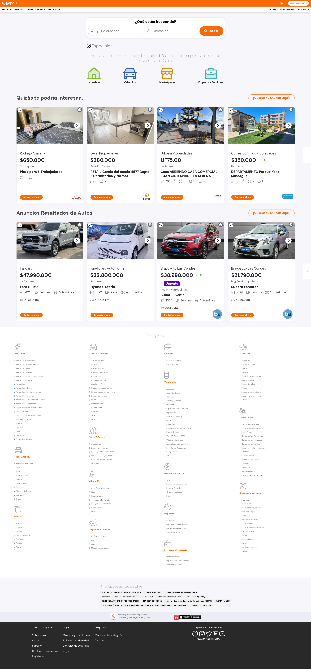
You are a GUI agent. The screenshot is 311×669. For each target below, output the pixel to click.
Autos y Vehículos (98, 353)
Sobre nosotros (41, 635)
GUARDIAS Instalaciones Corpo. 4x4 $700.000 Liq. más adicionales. (131, 592)
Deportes (169, 513)
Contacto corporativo (45, 651)
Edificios (19, 423)
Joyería (19, 527)
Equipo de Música (99, 396)
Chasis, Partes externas (101, 388)
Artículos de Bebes (24, 463)
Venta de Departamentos (27, 364)
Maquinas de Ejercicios (176, 528)
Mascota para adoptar (252, 392)
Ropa (18, 547)
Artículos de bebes (99, 536)
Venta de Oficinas (24, 372)
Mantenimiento (248, 471)
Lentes (19, 531)
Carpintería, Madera (250, 424)
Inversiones (246, 500)
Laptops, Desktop (174, 416)
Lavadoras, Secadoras (176, 448)
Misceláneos (247, 432)
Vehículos (19, 9)
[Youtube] (222, 633)
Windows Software (174, 440)
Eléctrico (245, 451)
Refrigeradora (172, 451)
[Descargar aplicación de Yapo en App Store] (184, 617)
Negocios (20, 435)
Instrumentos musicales (176, 484)
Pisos (18, 471)
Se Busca (95, 415)
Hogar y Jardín (22, 456)
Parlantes (170, 424)
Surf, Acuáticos (173, 532)
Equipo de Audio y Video (177, 408)
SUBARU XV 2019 (223, 601)
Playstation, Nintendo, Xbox (178, 428)
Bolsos (19, 523)
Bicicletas (170, 520)
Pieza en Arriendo (24, 419)
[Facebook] (195, 633)
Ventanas (20, 495)
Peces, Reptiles (248, 384)
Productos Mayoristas (251, 508)
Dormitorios (21, 483)
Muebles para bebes (100, 548)
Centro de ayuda (303, 9)
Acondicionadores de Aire (178, 444)
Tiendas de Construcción (253, 475)
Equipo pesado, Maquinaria (103, 392)
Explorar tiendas (271, 9)
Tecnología (170, 382)
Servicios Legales (249, 547)
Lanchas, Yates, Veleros (101, 455)
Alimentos (246, 360)
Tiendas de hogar (24, 491)
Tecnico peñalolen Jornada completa (180, 592)
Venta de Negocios (250, 519)
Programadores (248, 531)
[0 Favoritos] (20, 110)
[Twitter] (208, 633)
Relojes (19, 543)
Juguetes (95, 544)
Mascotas (244, 353)
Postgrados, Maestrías (101, 504)
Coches (94, 540)
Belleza (18, 516)
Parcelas (20, 427)
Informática (171, 404)
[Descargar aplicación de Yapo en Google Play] (195, 617)
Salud (244, 543)
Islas (18, 431)
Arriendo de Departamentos (28, 392)
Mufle (93, 399)
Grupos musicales (174, 492)
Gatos (244, 368)
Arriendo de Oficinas (25, 396)
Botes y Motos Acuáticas (102, 451)
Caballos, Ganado (249, 364)
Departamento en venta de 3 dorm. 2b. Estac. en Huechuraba (128, 597)
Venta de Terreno (24, 380)
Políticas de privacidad (76, 640)
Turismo (245, 551)
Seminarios (96, 508)
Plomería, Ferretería (250, 459)
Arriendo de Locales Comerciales (30, 399)
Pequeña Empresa (250, 511)
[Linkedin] (215, 633)
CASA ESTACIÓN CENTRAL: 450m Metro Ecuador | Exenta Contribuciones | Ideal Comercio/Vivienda (144, 605)
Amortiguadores (98, 380)
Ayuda (35, 640)
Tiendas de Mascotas (251, 376)
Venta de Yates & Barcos (102, 459)
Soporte (37, 645)
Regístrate (38, 656)
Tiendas (99, 640)
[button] (77, 125)
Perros (244, 388)
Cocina (19, 467)
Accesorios (96, 376)
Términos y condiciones (76, 635)
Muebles (19, 479)
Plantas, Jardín (22, 475)
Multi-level (246, 504)
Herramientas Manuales (252, 440)
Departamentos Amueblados (29, 407)
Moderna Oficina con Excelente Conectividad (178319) (181, 597)
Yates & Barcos (97, 437)
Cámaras (170, 397)
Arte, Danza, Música (100, 488)
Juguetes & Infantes (100, 529)
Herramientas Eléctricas (252, 436)
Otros (18, 499)
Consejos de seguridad (287, 9)
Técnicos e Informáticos (101, 500)
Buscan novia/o (248, 380)
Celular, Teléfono (173, 400)
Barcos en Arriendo (99, 448)
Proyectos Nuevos (24, 439)
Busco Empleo (172, 364)
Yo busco (95, 463)
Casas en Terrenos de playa (28, 415)
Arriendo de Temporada (26, 403)
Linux (168, 420)
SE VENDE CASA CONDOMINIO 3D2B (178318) (120, 601)
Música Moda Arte (174, 473)
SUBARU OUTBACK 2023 (201, 605)
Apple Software (173, 393)
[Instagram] (202, 633)
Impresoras (171, 412)
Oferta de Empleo (174, 360)
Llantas (94, 411)
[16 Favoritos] (231, 110)
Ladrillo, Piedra (248, 455)
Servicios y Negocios (250, 493)
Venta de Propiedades (26, 360)
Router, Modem (173, 432)
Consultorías (247, 523)
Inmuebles (7, 9)
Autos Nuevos (97, 368)
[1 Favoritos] (161, 110)
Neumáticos (96, 407)
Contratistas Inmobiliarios (253, 428)
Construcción (246, 417)
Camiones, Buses (98, 384)
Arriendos (20, 384)
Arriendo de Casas (24, 388)
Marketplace (54, 9)
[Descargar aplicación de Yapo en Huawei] (176, 617)
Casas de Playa (23, 411)
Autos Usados (97, 360)
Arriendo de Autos (99, 372)
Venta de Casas (23, 368)
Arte (168, 480)
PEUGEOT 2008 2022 (152, 601)
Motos (94, 364)
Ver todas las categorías (109, 635)
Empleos (168, 353)
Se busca (20, 487)
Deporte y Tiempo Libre (177, 524)
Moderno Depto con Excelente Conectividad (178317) (189, 601)
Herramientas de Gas (251, 444)
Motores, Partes (98, 403)
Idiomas (94, 492)
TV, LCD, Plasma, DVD (175, 436)
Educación (94, 481)
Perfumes (20, 539)
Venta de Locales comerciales (29, 376)
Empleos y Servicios (36, 9)
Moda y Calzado (23, 535)
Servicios (245, 463)
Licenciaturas (97, 496)
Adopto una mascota (251, 396)
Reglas (66, 651)
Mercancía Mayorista (175, 549)
